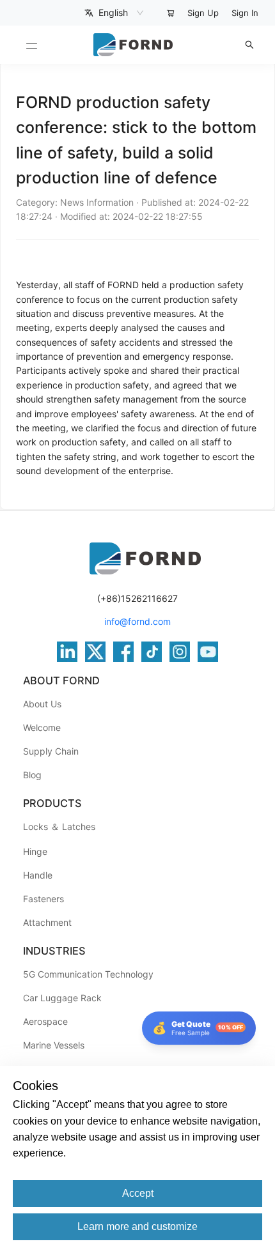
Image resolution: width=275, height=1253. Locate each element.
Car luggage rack (62, 997)
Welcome (42, 727)
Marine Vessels (53, 1045)
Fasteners (43, 898)
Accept (137, 1193)
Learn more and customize (137, 1226)
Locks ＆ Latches (59, 826)
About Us (42, 703)
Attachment (47, 922)
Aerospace (45, 1021)
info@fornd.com (137, 621)
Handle (37, 875)
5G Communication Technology (88, 974)
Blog (32, 774)
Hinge (35, 851)
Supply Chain (51, 751)
